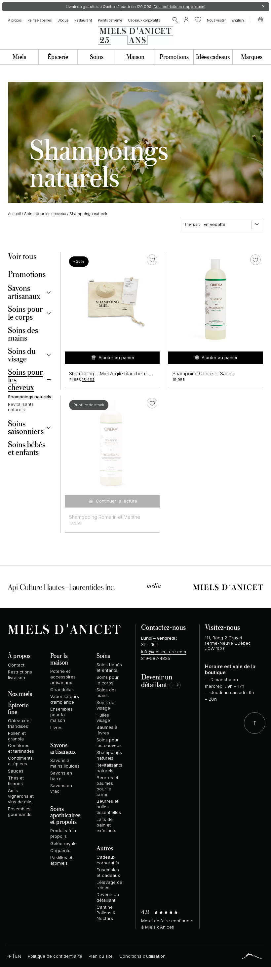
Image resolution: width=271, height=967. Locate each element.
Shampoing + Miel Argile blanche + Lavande (118, 374)
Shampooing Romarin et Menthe (104, 517)
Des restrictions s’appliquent (179, 6)
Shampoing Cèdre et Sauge (203, 374)
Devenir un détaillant (156, 681)
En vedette (214, 224)
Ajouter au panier (116, 357)
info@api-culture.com (163, 651)
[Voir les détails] (112, 443)
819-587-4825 (155, 658)
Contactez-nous (163, 627)
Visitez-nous (222, 627)
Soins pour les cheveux (45, 213)
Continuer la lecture (116, 501)
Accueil (14, 213)
